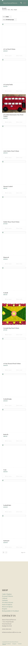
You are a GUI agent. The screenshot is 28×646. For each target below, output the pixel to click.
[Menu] (24, 3)
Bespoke (4, 609)
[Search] (20, 3)
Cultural (4, 598)
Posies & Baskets (7, 604)
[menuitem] (20, 3)
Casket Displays (7, 594)
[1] (11, 3)
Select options (9, 55)
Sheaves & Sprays (7, 606)
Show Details (19, 55)
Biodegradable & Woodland (10, 611)
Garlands (5, 600)
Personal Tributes (7, 596)
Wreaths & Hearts (7, 602)
